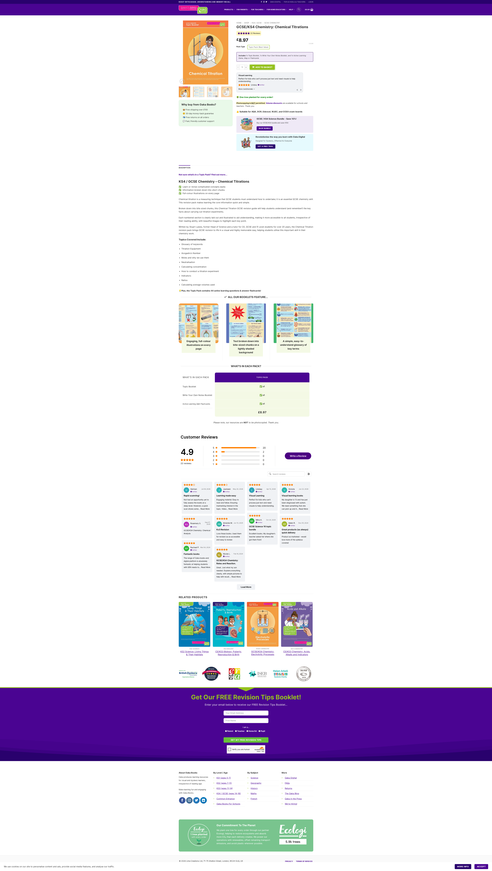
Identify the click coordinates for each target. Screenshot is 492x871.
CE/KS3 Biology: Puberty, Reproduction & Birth (228, 653)
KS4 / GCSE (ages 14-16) (229, 793)
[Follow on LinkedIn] (203, 800)
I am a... (246, 727)
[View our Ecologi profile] (292, 834)
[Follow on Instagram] (264, 2)
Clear (311, 43)
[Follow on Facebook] (261, 2)
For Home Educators (276, 9)
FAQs (287, 783)
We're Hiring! (291, 804)
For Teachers (257, 9)
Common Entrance (226, 798)
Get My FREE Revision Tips (246, 740)
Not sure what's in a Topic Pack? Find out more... (203, 174)
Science (254, 778)
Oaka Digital (275, 2)
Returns (288, 788)
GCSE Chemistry (272, 23)
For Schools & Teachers (294, 2)
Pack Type (240, 47)
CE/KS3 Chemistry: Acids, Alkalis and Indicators (296, 653)
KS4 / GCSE (257, 23)
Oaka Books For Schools (228, 804)
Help (291, 9)
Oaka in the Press (293, 798)
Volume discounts (274, 103)
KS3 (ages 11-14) (225, 788)
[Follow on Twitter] (266, 2)
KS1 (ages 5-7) (224, 778)
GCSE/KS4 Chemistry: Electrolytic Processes (262, 653)
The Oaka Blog (292, 793)
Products (228, 9)
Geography (256, 783)
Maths (254, 793)
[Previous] (183, 52)
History (254, 788)
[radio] (258, 47)
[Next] (228, 52)
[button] (299, 10)
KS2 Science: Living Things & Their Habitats (194, 653)
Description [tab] (184, 168)
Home (239, 23)
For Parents (242, 9)
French (254, 798)
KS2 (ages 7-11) (224, 783)
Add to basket (263, 67)
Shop (246, 23)
